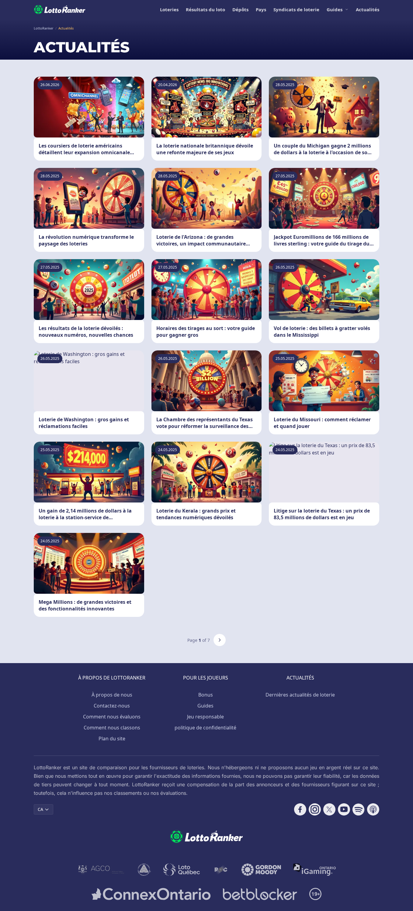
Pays (261, 9)
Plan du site (112, 738)
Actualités (367, 9)
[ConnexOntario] (151, 894)
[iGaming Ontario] (314, 870)
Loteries (169, 9)
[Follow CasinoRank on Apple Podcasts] (373, 809)
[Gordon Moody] (261, 870)
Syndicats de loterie (296, 9)
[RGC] (220, 870)
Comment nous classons (112, 727)
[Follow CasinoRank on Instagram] (315, 809)
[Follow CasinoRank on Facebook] (300, 809)
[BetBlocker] (260, 894)
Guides (334, 9)
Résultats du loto (205, 9)
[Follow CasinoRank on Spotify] (358, 809)
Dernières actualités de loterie (300, 694)
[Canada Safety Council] (144, 870)
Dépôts (240, 9)
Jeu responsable (205, 716)
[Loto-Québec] (181, 870)
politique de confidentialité (205, 727)
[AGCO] (101, 870)
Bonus (205, 694)
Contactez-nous (112, 705)
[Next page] (219, 640)
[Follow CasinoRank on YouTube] (344, 809)
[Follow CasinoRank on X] (329, 809)
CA (40, 809)
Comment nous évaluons (112, 716)
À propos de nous (112, 694)
